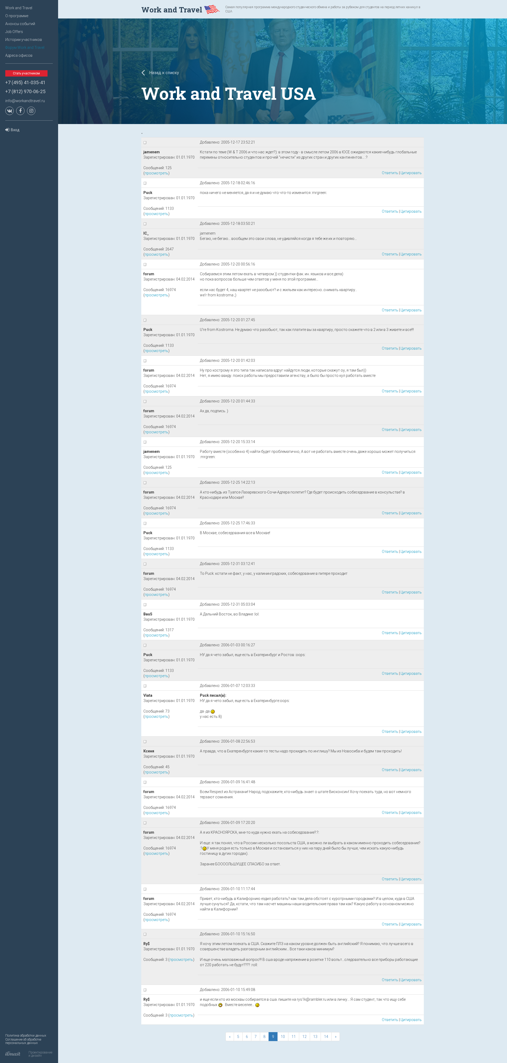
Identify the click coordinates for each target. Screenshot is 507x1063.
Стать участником (26, 73)
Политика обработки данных (25, 1035)
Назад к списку (163, 72)
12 (304, 1036)
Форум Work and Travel (24, 47)
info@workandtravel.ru (25, 100)
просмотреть (156, 173)
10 (283, 1036)
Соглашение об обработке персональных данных (23, 1041)
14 (326, 1036)
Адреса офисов (18, 55)
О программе (16, 16)
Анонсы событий (20, 24)
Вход (15, 130)
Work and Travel (18, 8)
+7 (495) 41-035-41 (25, 82)
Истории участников (23, 39)
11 (294, 1036)
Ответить (390, 173)
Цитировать (411, 173)
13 (315, 1036)
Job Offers (14, 32)
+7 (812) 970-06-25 (25, 91)
